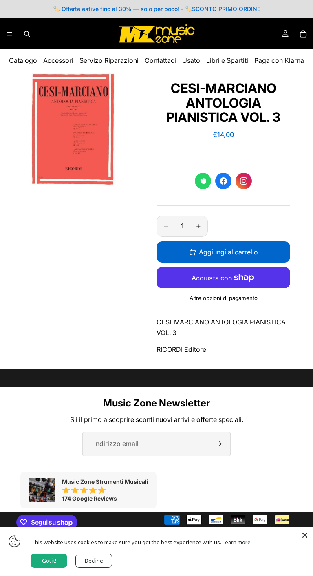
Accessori (58, 60)
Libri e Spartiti (227, 60)
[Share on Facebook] (223, 181)
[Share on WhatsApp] (203, 181)
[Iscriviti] (218, 443)
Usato (191, 60)
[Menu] (9, 33)
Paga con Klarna (279, 60)
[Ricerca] (27, 34)
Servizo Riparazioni (109, 60)
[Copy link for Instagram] (244, 181)
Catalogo (23, 60)
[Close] (305, 535)
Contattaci (160, 60)
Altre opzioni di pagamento (224, 298)
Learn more (237, 542)
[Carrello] (303, 34)
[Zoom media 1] (73, 129)
